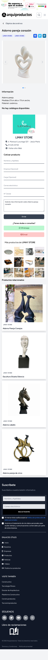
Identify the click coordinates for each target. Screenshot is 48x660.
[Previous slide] (5, 62)
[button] (23, 87)
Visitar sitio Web (15, 148)
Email (24, 234)
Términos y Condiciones (9, 646)
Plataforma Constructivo (11, 595)
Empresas (7, 551)
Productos (8, 555)
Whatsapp (25, 228)
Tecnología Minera (8, 586)
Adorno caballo (9, 425)
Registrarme (24, 512)
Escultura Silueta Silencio (13, 377)
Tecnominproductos (9, 603)
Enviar (24, 217)
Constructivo (6, 582)
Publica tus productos (12, 568)
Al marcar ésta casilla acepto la (25, 519)
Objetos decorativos (14, 23)
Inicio (6, 543)
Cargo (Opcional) (10, 177)
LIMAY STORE (19, 36)
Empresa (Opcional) (11, 169)
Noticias (7, 560)
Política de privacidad (25, 646)
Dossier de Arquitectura (10, 590)
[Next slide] (42, 62)
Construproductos (8, 599)
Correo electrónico (11, 186)
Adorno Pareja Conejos (12, 328)
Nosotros (7, 547)
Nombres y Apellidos (11, 161)
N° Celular (7, 194)
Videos (7, 564)
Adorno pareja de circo (12, 473)
